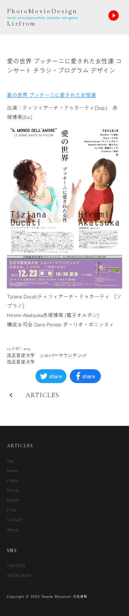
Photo (13, 480)
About (13, 529)
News (12, 470)
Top (10, 461)
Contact (14, 519)
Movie (13, 490)
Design (13, 500)
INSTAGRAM (19, 575)
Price (12, 510)
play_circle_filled (113, 15)
